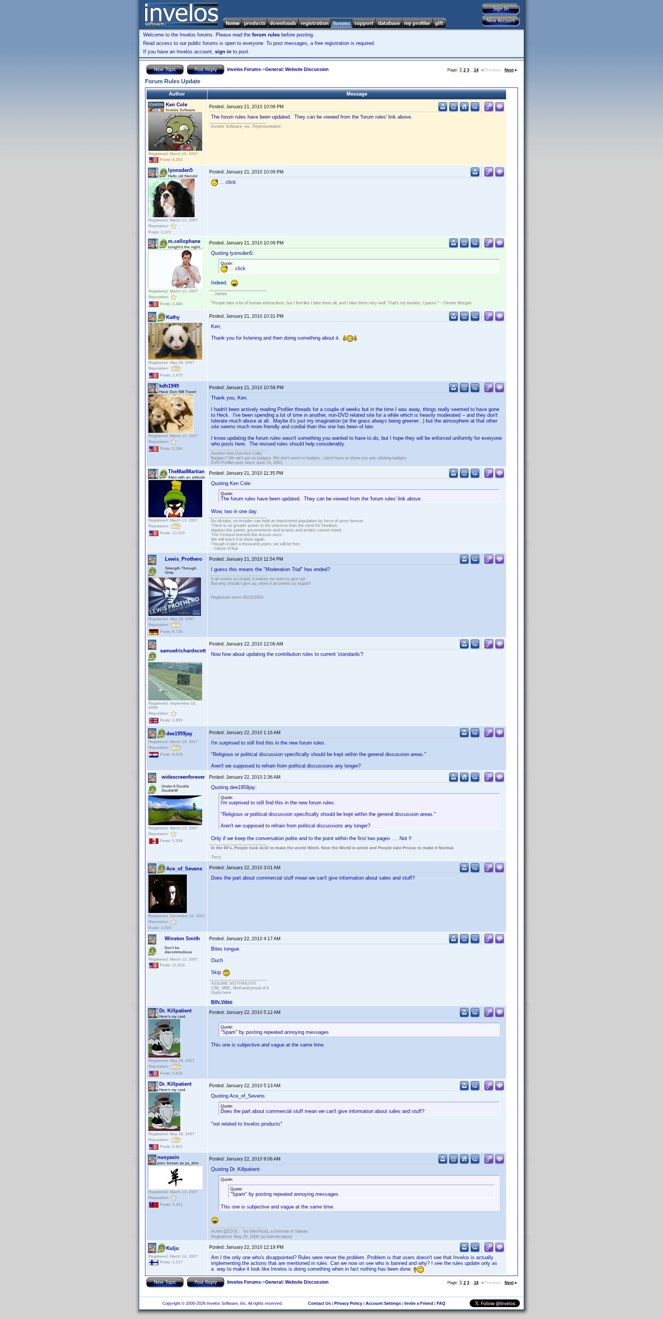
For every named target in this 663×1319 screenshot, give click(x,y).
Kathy (173, 317)
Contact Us (319, 1303)
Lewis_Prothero (183, 559)
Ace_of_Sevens (184, 869)
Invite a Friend (418, 1303)
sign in (223, 51)
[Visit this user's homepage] (464, 110)
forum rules (266, 35)
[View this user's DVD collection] (475, 110)
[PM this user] (443, 110)
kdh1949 (169, 386)
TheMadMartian (186, 471)
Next (509, 70)
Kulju (172, 1248)
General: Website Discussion (296, 69)
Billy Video (222, 1001)
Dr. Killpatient (175, 1011)
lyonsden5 (180, 170)
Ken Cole (176, 104)
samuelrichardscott (183, 651)
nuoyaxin (168, 1157)
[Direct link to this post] (489, 110)
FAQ (441, 1303)
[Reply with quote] (500, 110)
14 (476, 70)
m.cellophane (184, 241)
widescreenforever (183, 777)
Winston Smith (182, 938)
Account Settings (383, 1303)
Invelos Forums (244, 69)
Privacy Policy (348, 1303)
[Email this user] (453, 110)
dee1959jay (179, 733)
